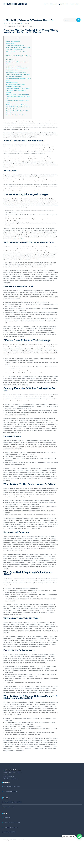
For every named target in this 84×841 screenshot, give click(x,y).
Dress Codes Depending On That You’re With (17, 88)
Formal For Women (11, 60)
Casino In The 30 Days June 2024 (15, 49)
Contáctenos (7, 817)
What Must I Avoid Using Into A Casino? (16, 104)
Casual (8, 102)
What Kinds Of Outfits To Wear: (14, 70)
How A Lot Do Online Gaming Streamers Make (18, 106)
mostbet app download (18, 238)
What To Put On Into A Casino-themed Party (17, 94)
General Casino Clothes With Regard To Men (17, 100)
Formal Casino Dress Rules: (13, 41)
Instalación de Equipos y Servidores (13, 802)
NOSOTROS (53, 4)
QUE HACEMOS (63, 4)
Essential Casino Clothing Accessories (16, 72)
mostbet (11, 167)
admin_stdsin (17, 23)
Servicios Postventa (9, 806)
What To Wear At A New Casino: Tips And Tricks (18, 47)
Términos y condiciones (10, 832)
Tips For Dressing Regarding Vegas (15, 45)
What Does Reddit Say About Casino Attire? (17, 68)
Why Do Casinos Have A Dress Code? (16, 115)
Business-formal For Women (13, 66)
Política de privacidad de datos (12, 822)
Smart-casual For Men (12, 82)
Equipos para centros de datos (12, 786)
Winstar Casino (10, 43)
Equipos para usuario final (10, 791)
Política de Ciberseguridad (10, 827)
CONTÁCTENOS (74, 4)
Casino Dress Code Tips (12, 108)
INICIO (45, 4)
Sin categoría (26, 23)
